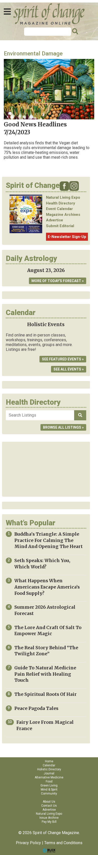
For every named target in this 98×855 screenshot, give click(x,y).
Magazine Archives (63, 214)
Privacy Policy (28, 842)
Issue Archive (49, 817)
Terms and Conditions (63, 842)
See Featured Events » (63, 359)
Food (49, 781)
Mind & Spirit (49, 789)
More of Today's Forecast (56, 281)
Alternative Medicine (49, 777)
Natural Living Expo (63, 197)
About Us (49, 801)
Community (49, 793)
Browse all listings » (63, 427)
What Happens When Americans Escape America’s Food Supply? (47, 587)
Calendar (49, 765)
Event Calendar (59, 209)
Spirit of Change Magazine (49, 14)
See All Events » (69, 369)
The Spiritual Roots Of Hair (45, 694)
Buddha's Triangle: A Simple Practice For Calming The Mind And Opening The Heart (48, 540)
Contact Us (49, 805)
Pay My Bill (49, 822)
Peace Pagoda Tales (36, 708)
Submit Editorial (60, 226)
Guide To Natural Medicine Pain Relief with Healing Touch (45, 674)
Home (49, 761)
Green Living (49, 785)
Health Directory (60, 203)
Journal (49, 773)
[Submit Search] (74, 31)
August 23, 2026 (46, 270)
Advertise (54, 220)
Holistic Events (46, 324)
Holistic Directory (49, 769)
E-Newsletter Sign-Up (67, 236)
